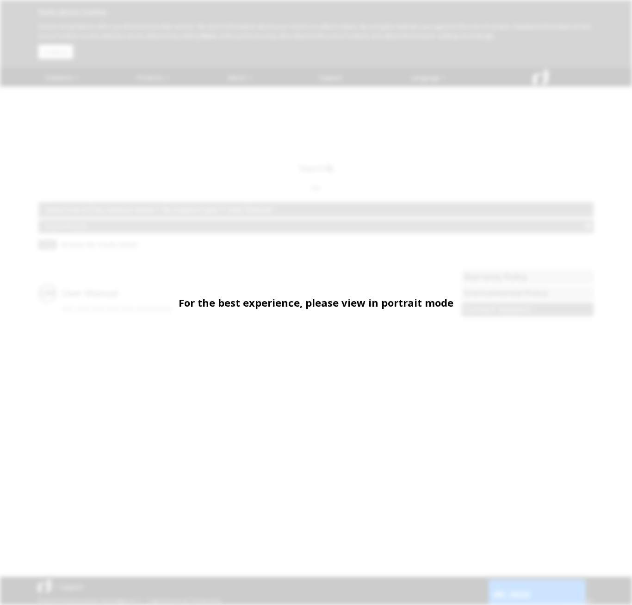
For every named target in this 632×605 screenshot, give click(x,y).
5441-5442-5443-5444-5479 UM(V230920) (116, 309)
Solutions (59, 77)
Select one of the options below (101, 209)
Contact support (497, 309)
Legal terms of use (169, 600)
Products (150, 77)
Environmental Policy (506, 292)
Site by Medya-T (577, 600)
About (238, 77)
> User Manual (246, 209)
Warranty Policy (495, 276)
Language (426, 77)
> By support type (189, 209)
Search (311, 168)
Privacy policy (207, 600)
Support (331, 77)
